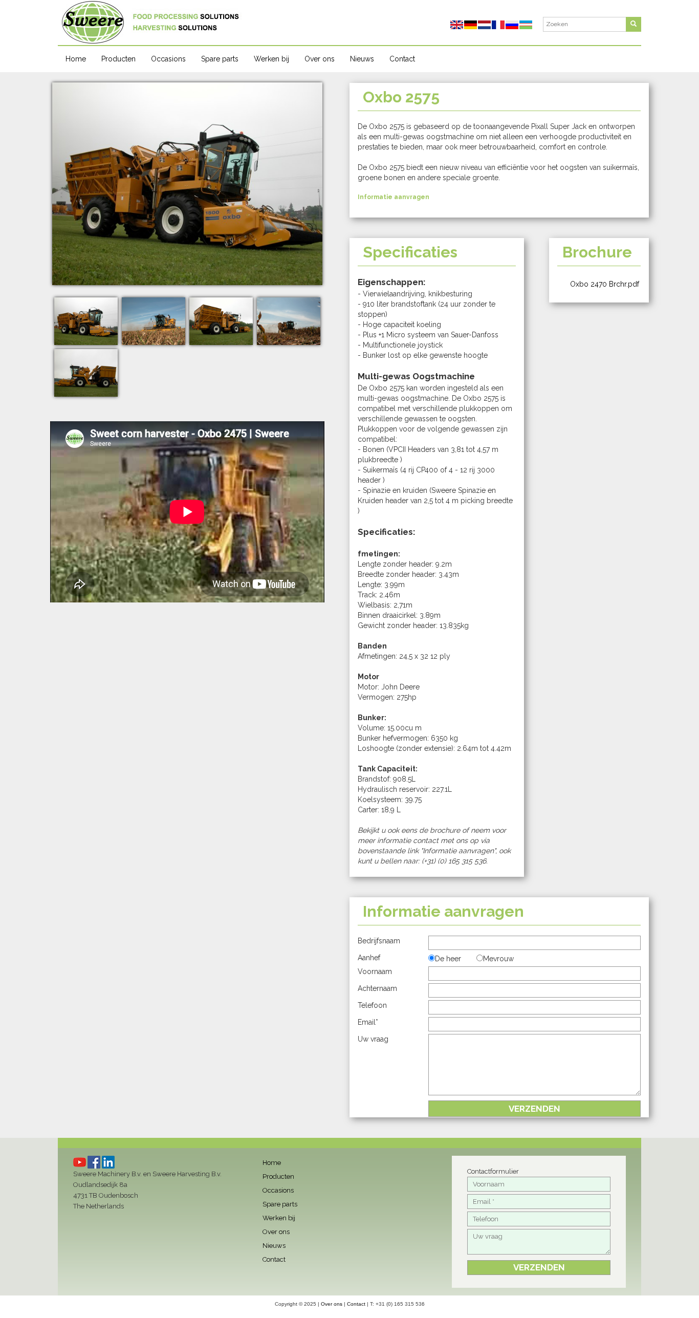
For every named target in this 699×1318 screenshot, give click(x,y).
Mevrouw (498, 959)
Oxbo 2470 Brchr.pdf (604, 284)
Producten (118, 59)
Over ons (319, 59)
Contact (402, 59)
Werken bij (271, 59)
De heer (448, 959)
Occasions (168, 59)
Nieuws (362, 59)
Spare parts (219, 59)
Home (75, 59)
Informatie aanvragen (393, 197)
